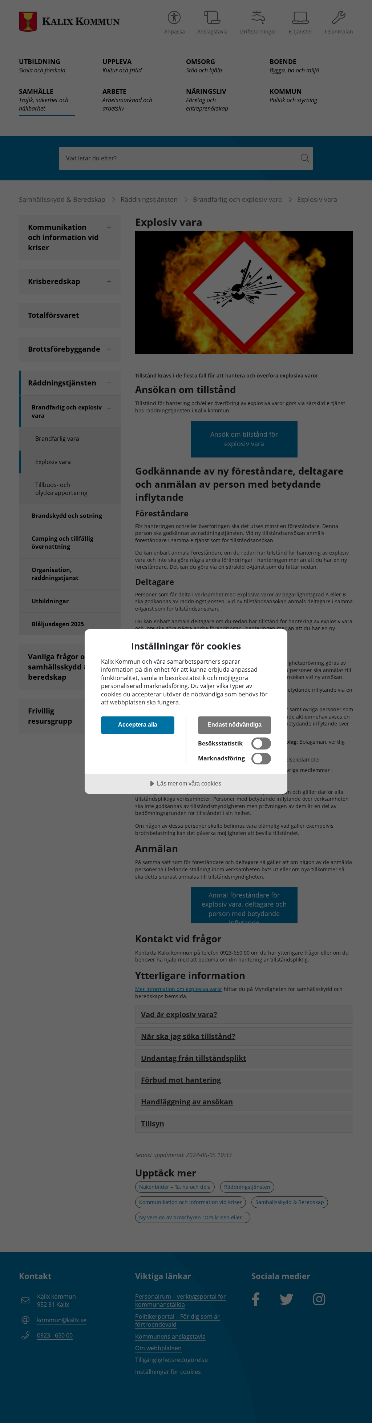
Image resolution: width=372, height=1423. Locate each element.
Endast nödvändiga (234, 724)
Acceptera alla (137, 724)
